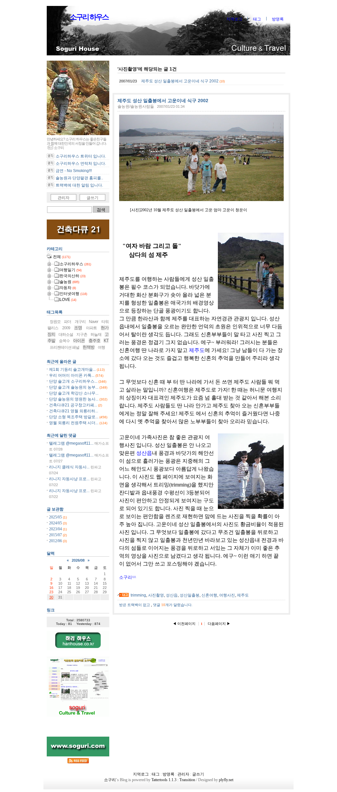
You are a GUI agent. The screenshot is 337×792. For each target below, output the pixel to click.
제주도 (197, 350)
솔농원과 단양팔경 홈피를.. (79, 178)
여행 (101, 347)
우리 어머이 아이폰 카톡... (71, 375)
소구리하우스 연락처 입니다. (81, 163)
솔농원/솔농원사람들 (135, 106)
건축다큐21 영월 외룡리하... (73, 411)
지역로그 (234, 19)
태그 (257, 19)
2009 (66, 328)
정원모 (55, 321)
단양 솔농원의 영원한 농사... (73, 399)
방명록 (278, 19)
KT (106, 340)
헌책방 (88, 347)
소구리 (127, 577)
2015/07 (56, 535)
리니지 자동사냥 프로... (69, 479)
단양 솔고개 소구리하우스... (73, 381)
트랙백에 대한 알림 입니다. (79, 185)
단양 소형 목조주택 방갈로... (73, 417)
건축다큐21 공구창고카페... (73, 405)
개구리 (80, 321)
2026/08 (78, 560)
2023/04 (56, 529)
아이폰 (79, 340)
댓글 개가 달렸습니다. (173, 605)
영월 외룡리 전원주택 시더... (73, 423)
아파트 (91, 328)
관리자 (63, 197)
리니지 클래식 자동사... (69, 467)
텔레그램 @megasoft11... (71, 443)
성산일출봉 (189, 595)
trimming (138, 595)
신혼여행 (209, 595)
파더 (67, 321)
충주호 (94, 340)
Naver (93, 321)
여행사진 (227, 595)
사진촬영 (156, 595)
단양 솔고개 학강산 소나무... (73, 393)
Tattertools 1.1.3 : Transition (173, 779)
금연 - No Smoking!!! (74, 170)
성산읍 (144, 453)
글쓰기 (92, 197)
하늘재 (96, 334)
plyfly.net (226, 779)
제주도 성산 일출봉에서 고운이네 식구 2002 (180, 81)
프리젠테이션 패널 (64, 347)
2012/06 (56, 541)
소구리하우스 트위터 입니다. (81, 156)
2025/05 (56, 517)
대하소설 (66, 334)
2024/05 (56, 523)
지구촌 (81, 334)
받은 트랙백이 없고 (135, 605)
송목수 (64, 340)
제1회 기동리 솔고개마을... (72, 369)
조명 (78, 327)
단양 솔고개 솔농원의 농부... (73, 387)
